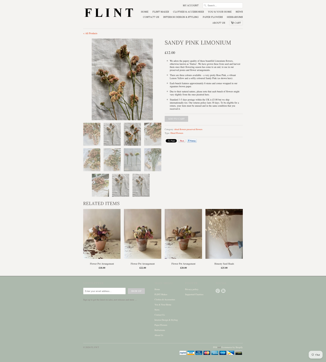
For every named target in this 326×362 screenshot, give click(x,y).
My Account (191, 5)
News (239, 11)
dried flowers (180, 129)
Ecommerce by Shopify (232, 347)
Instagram (223, 291)
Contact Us (151, 17)
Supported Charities (194, 294)
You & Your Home (220, 11)
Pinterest (218, 291)
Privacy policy (191, 289)
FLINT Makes (160, 11)
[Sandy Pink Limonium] (122, 79)
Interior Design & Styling (181, 17)
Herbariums (235, 17)
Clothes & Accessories (188, 11)
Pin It (181, 140)
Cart (237, 22)
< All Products (90, 33)
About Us (218, 22)
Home (144, 11)
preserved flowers (194, 129)
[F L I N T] (108, 13)
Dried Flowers (176, 132)
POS (215, 347)
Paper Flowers (213, 17)
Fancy (192, 140)
